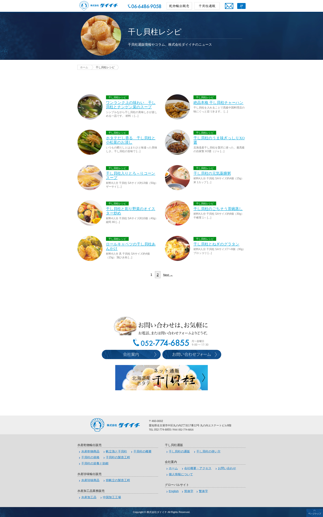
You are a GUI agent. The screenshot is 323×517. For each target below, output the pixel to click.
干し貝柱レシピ (117, 97)
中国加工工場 (112, 497)
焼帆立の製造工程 (118, 480)
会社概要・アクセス (197, 468)
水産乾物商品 (90, 451)
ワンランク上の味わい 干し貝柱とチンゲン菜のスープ (131, 104)
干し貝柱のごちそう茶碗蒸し (218, 209)
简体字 (188, 491)
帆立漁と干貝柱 (116, 451)
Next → (168, 275)
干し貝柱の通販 (179, 451)
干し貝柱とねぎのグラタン (216, 244)
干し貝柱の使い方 (208, 451)
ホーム (84, 67)
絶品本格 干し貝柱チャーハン (218, 102)
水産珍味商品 (90, 480)
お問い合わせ (227, 468)
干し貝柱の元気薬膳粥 (212, 173)
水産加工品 (88, 497)
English (174, 491)
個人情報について (181, 474)
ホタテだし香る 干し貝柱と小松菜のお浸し (130, 140)
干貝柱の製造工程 (118, 457)
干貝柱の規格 (90, 457)
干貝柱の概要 (142, 451)
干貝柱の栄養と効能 (95, 463)
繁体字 (203, 491)
